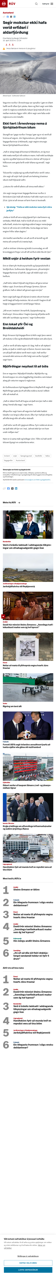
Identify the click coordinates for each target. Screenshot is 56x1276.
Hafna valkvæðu (28, 1263)
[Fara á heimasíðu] (10, 3)
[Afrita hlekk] (4, 16)
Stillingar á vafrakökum (28, 1256)
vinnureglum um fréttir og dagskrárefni (37, 480)
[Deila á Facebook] (8, 16)
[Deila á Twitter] (11, 16)
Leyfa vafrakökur (28, 1270)
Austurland (8, 13)
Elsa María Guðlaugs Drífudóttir (15, 38)
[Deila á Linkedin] (14, 16)
